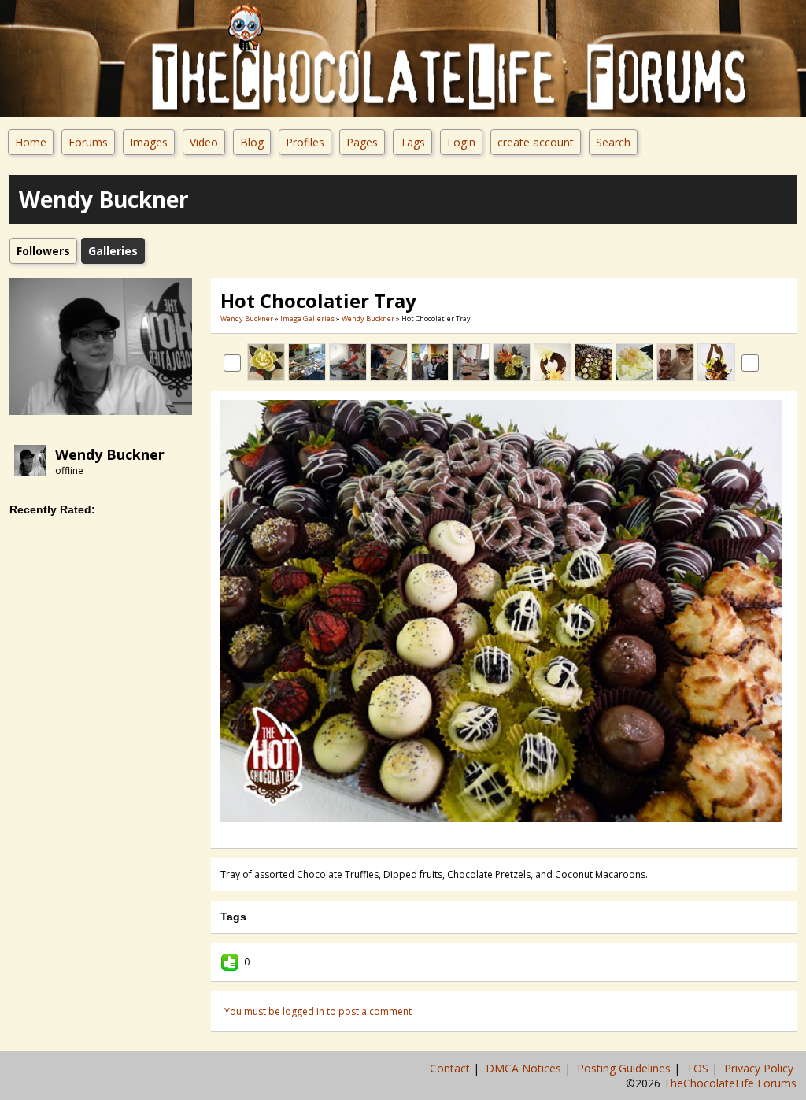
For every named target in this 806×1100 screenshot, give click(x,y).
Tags (412, 142)
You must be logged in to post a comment (318, 1011)
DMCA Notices (525, 1068)
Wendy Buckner (110, 454)
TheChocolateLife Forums (730, 1083)
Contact (451, 1068)
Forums (88, 142)
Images (149, 142)
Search (613, 142)
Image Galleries (307, 318)
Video (204, 142)
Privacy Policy (760, 1068)
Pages (362, 142)
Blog (252, 142)
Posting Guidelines (625, 1068)
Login (461, 142)
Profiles (305, 142)
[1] (478, 832)
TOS (699, 1068)
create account (535, 142)
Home (30, 142)
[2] (484, 832)
